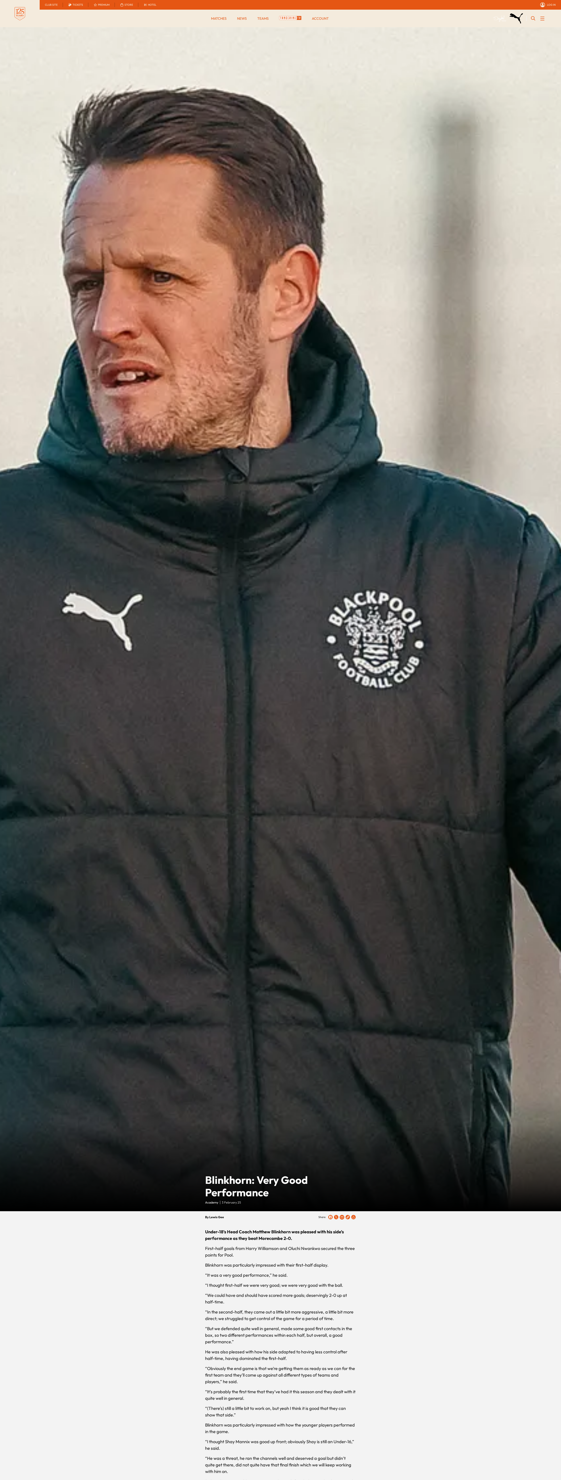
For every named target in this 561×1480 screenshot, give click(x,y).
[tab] (51, 5)
